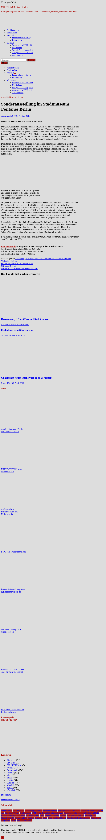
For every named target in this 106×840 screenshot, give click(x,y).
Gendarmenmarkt (70, 813)
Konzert (29, 815)
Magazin (10, 42)
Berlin (45, 810)
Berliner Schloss (64, 810)
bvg (2, 813)
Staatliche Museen (59, 818)
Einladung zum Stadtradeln (17, 330)
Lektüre (10, 780)
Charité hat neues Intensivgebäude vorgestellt (26, 377)
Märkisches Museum (51, 258)
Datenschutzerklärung (21, 37)
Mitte (47, 815)
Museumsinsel (72, 815)
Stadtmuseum (65, 258)
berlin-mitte (52, 810)
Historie (12, 97)
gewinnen (81, 813)
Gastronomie (12, 770)
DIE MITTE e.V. (14, 765)
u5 (18, 820)
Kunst (42, 815)
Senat (45, 818)
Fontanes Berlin (8, 246)
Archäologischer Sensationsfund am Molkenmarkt (9, 511)
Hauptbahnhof (6, 815)
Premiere (30, 818)
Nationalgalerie (90, 815)
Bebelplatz (38, 810)
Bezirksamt (84, 810)
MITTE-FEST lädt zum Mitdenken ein (11, 470)
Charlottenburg (25, 813)
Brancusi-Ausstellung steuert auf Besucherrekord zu (13, 590)
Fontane (38, 258)
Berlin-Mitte (12, 32)
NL (13, 818)
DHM (34, 813)
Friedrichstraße (57, 813)
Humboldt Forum (18, 815)
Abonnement (17, 55)
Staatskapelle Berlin (74, 818)
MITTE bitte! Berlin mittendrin (14, 7)
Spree (50, 818)
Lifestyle (10, 782)
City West (11, 763)
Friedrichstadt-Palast (44, 813)
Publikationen (13, 30)
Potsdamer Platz (21, 818)
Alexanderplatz (18, 810)
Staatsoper (86, 818)
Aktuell (4, 97)
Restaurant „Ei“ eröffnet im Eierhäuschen (25, 319)
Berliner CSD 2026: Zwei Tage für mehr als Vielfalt (12, 670)
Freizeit (10, 768)
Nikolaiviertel (6, 818)
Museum (63, 815)
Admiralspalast (6, 810)
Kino (9, 775)
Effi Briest (30, 258)
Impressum (17, 40)
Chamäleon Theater (12, 813)
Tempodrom (5, 820)
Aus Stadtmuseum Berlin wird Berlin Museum (12, 430)
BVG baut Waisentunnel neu (13, 552)
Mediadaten (17, 47)
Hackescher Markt (92, 813)
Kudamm (35, 815)
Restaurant (39, 818)
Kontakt (10, 35)
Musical (81, 815)
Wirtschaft (11, 790)
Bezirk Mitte (75, 810)
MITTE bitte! (54, 815)
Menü (4, 63)
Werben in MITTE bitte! (22, 45)
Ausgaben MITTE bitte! (22, 52)
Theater (13, 820)
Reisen (10, 787)
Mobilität (10, 785)
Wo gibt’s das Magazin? (22, 50)
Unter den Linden (25, 820)
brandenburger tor (96, 810)
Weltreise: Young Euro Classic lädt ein (11, 630)
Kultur (20, 97)
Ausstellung (20, 258)
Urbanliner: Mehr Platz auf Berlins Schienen (12, 710)
